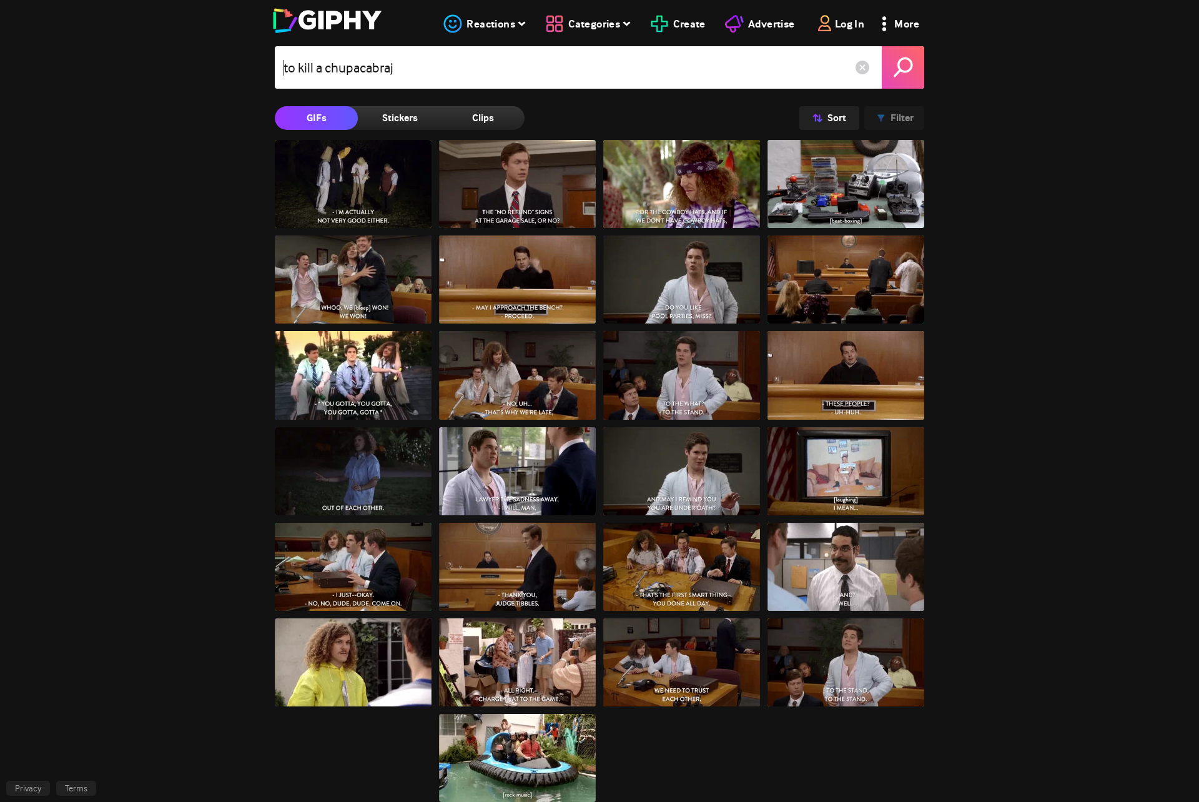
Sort (836, 118)
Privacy (28, 788)
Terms (76, 788)
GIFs (317, 118)
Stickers (400, 118)
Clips (483, 118)
